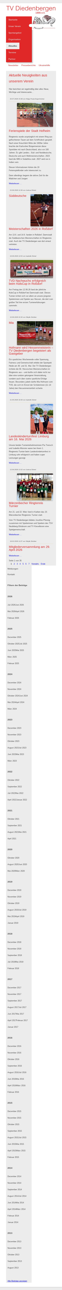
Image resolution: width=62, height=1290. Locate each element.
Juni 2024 (23, 696)
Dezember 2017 (14, 987)
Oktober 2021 (13, 819)
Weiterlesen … (15, 184)
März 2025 (12, 657)
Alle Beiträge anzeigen (17, 1281)
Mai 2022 (19, 793)
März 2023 (12, 761)
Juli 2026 (11, 605)
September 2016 (15, 1066)
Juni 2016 (12, 1079)
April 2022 (12, 800)
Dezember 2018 (14, 942)
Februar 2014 (13, 1216)
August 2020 (13, 864)
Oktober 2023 (13, 741)
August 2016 (13, 1072)
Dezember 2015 (14, 1111)
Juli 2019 (22, 910)
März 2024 (12, 709)
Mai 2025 (20, 650)
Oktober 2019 (13, 903)
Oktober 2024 (13, 696)
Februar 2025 (13, 663)
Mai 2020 (11, 871)
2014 (10, 1168)
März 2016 (20, 1085)
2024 (10, 674)
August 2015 (13, 1137)
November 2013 (14, 1248)
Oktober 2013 (13, 1254)
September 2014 (15, 1189)
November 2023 (14, 735)
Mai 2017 (20, 1014)
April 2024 (19, 702)
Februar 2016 (13, 1092)
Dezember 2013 (14, 1241)
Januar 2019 (13, 923)
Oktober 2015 (13, 1124)
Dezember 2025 (14, 637)
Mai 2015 (20, 1144)
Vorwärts (35, 564)
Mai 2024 (11, 702)
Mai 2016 (20, 1079)
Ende (43, 564)
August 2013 (13, 1268)
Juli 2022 (11, 793)
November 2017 (14, 994)
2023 (10, 719)
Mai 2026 (11, 611)
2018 (10, 934)
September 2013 (15, 1261)
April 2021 (12, 839)
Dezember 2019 (14, 890)
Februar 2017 (22, 1020)
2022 (10, 771)
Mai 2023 (20, 754)
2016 (10, 1038)
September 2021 (15, 825)
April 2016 (12, 1085)
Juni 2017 (12, 1014)
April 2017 (12, 1020)
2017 (10, 979)
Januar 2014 (13, 1222)
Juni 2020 (23, 864)
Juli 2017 (22, 1007)
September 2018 (15, 955)
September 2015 (15, 1131)
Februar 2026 (13, 618)
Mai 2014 (20, 1202)
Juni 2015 (12, 1144)
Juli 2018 (11, 962)
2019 (10, 882)
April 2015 (12, 1150)
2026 (10, 596)
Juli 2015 (22, 1137)
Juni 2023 (12, 754)
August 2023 (13, 748)
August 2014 (13, 1196)
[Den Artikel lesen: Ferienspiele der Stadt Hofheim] (35, 126)
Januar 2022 (21, 800)
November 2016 (14, 1053)
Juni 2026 (19, 605)
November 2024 (14, 689)
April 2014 (12, 1209)
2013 (10, 1233)
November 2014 (14, 1183)
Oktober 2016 (13, 1059)
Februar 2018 (13, 968)
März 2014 (20, 1209)
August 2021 (13, 832)
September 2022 (15, 787)
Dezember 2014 (14, 1176)
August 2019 (13, 910)
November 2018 (14, 949)
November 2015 (14, 1118)
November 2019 (14, 897)
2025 (10, 629)
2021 (10, 810)
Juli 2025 (23, 644)
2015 (10, 1103)
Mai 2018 (19, 962)
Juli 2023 (22, 748)
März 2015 (20, 1150)
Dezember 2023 (14, 728)
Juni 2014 (12, 1202)
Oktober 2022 (13, 780)
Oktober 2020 (13, 858)
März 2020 (20, 871)
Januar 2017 (13, 1027)
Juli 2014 (22, 1196)
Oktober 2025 (13, 644)
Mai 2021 (22, 832)
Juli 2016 (22, 1072)
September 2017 (15, 1001)
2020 (10, 849)
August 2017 (13, 1007)
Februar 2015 (13, 1157)
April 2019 (19, 916)
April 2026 (19, 611)
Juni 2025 (12, 650)
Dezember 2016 (14, 1046)
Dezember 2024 (14, 683)
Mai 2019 (11, 916)
